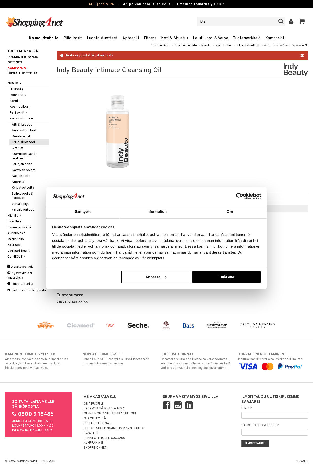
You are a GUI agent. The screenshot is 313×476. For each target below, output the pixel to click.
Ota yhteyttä (95, 418)
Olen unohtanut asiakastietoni (110, 414)
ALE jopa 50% (101, 4)
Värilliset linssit (18, 251)
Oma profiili (93, 404)
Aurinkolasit (16, 233)
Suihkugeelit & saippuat (22, 196)
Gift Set (18, 148)
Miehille (13, 216)
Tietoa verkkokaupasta (28, 290)
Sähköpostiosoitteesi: (260, 425)
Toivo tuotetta (22, 284)
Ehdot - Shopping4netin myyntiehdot (114, 428)
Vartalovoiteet (23, 210)
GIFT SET (14, 62)
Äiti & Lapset (22, 125)
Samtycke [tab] (83, 211)
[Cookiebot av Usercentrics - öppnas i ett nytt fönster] (239, 196)
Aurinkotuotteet (24, 130)
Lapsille (13, 222)
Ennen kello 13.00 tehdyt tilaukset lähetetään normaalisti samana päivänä (116, 359)
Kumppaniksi (93, 443)
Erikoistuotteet (249, 45)
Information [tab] (156, 211)
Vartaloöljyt (20, 204)
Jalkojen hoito (22, 164)
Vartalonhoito (225, 45)
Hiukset (16, 89)
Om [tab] (230, 211)
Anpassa (152, 277)
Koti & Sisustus (174, 38)
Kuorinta (18, 182)
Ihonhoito (17, 95)
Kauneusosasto (19, 227)
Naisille (206, 45)
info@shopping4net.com (32, 430)
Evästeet (91, 433)
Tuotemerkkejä (246, 38)
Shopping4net (160, 45)
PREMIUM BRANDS (22, 57)
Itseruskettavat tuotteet (24, 156)
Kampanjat (274, 38)
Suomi (300, 462)
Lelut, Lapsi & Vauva (210, 38)
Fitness (150, 38)
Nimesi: (246, 408)
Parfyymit (17, 113)
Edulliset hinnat (97, 423)
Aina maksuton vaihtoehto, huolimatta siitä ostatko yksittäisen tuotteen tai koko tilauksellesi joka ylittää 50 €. (36, 361)
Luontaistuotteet (102, 38)
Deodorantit (21, 136)
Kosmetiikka (19, 107)
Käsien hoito (21, 176)
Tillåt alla (226, 277)
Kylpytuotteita (23, 188)
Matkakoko (15, 239)
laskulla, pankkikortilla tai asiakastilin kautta (270, 356)
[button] (302, 21)
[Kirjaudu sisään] (291, 21)
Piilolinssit (72, 38)
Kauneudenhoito (43, 38)
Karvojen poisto (24, 170)
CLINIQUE (15, 257)
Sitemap (48, 462)
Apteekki (131, 38)
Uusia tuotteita (22, 73)
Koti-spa (14, 245)
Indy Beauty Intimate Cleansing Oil (286, 45)
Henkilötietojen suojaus (104, 438)
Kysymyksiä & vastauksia (19, 275)
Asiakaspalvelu (22, 267)
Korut (14, 101)
